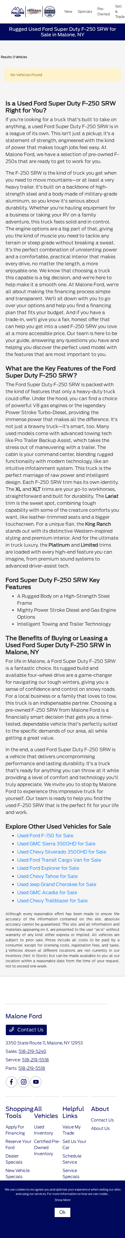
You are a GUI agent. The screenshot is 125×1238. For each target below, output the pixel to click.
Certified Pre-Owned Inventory (47, 1147)
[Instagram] (23, 1082)
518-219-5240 (32, 1051)
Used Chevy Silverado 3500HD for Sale (61, 852)
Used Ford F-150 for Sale (45, 835)
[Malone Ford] (35, 11)
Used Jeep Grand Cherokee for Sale (56, 884)
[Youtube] (36, 1082)
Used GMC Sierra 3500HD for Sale (56, 844)
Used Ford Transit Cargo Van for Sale (59, 860)
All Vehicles (46, 1112)
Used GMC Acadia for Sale (47, 892)
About (100, 1108)
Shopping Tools (19, 1112)
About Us (100, 1128)
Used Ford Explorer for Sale (48, 868)
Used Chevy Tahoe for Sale (47, 876)
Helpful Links (73, 1112)
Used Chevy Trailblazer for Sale (52, 901)
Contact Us (29, 1030)
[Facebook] (11, 1082)
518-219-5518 (35, 1060)
